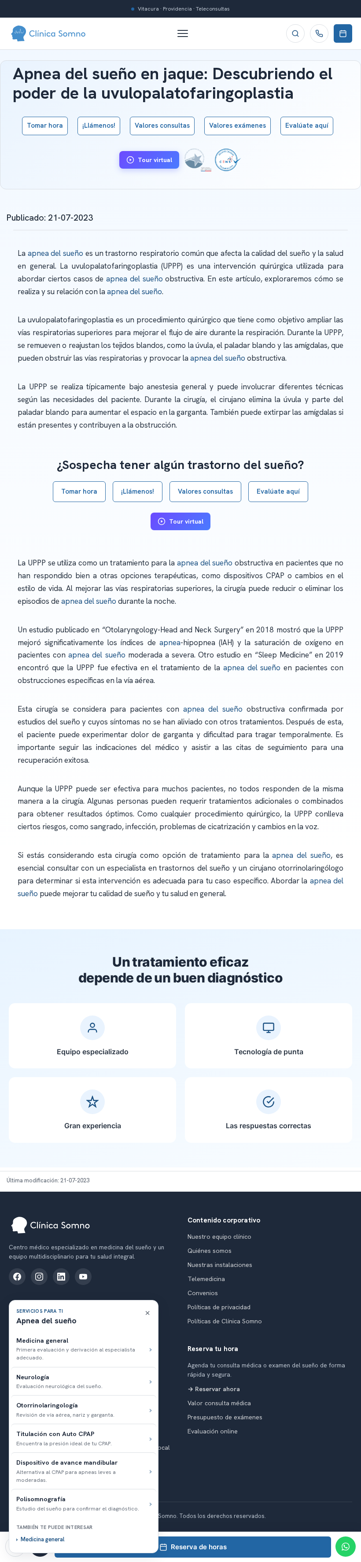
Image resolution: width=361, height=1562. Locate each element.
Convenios (203, 1293)
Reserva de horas (199, 1547)
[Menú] (187, 33)
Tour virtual (155, 160)
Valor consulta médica (219, 1403)
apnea (169, 642)
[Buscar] (295, 33)
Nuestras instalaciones (220, 1265)
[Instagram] (39, 1276)
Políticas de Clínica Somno (225, 1321)
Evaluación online (213, 1431)
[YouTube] (83, 1276)
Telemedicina (206, 1279)
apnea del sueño (55, 253)
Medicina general (42, 1539)
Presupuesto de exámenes (225, 1417)
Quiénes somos (210, 1251)
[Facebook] (17, 1276)
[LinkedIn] (61, 1276)
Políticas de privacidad (219, 1307)
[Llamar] (319, 33)
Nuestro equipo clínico (219, 1237)
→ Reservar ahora (214, 1389)
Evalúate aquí (306, 125)
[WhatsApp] (345, 1546)
